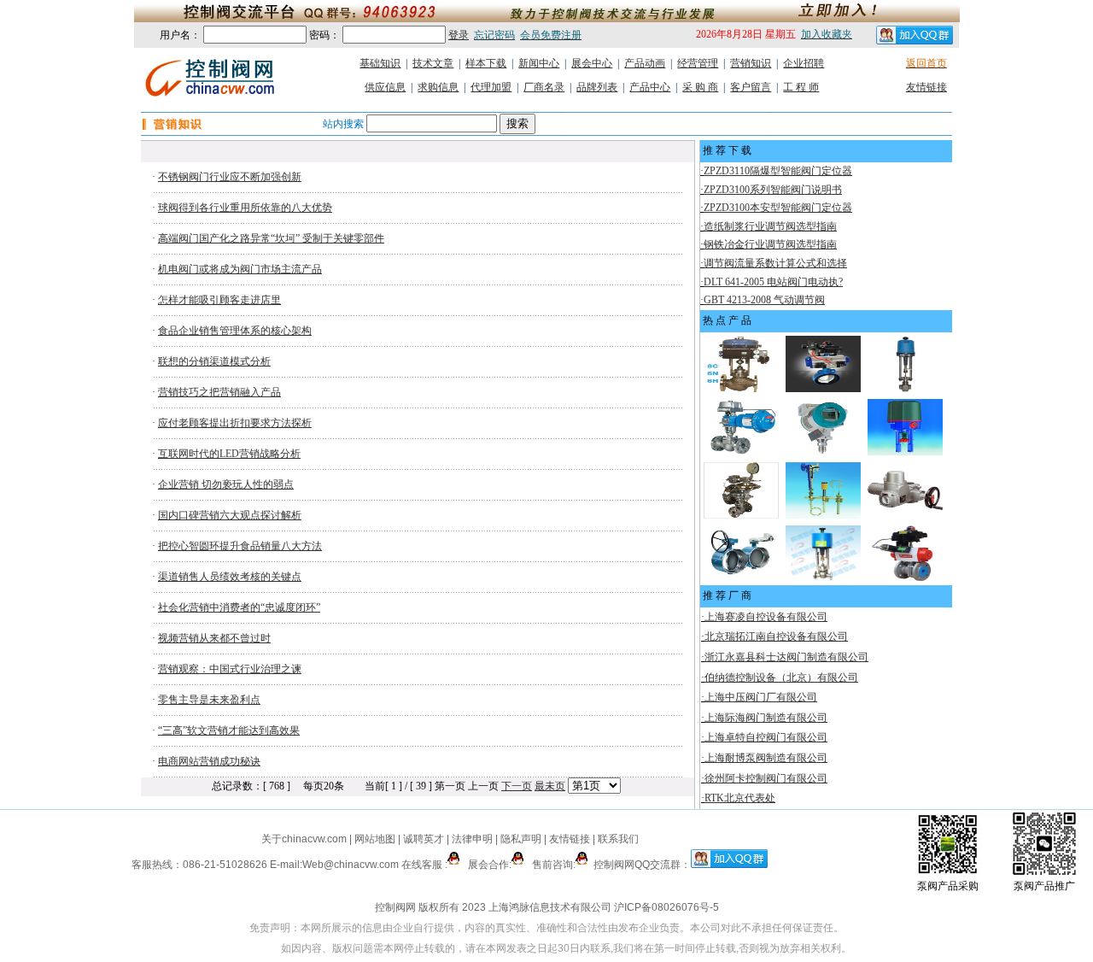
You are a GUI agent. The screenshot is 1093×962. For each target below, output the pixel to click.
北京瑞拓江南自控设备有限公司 (776, 636)
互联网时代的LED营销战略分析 (229, 454)
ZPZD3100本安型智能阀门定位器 (778, 208)
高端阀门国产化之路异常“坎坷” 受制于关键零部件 (271, 238)
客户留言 (750, 87)
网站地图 (375, 839)
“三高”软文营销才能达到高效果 (229, 730)
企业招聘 (803, 63)
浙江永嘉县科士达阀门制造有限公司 (786, 657)
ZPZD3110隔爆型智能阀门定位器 (778, 171)
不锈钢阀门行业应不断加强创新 (229, 177)
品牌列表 (596, 87)
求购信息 (438, 87)
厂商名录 (543, 87)
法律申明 (472, 839)
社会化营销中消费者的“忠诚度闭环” (239, 607)
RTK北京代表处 (739, 798)
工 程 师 (801, 87)
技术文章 (432, 63)
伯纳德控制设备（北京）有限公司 (781, 677)
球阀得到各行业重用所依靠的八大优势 (245, 208)
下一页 (516, 786)
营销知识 (750, 63)
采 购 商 (700, 87)
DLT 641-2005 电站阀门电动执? (773, 282)
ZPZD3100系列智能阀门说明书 (773, 190)
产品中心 (649, 87)
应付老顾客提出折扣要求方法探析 (235, 423)
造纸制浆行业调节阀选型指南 (770, 226)
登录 (458, 35)
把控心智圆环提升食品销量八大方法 (240, 546)
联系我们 (618, 839)
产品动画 (644, 63)
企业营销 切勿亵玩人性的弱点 (226, 484)
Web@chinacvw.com (350, 865)
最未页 (550, 786)
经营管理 (697, 63)
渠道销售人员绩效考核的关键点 (229, 577)
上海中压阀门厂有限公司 (760, 697)
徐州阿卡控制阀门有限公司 (765, 778)
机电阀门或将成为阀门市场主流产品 (240, 269)
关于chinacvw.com (304, 839)
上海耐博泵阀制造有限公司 (765, 758)
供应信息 (385, 87)
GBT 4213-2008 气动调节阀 (764, 300)
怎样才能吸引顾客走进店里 (219, 300)
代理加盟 (491, 87)
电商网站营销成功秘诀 (209, 761)
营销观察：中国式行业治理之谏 (229, 669)
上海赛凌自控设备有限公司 (765, 617)
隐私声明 (520, 839)
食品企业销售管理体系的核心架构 (235, 331)
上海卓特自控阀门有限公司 (765, 737)
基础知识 (379, 63)
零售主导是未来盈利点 (209, 700)
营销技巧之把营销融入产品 (219, 392)
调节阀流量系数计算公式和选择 (775, 263)
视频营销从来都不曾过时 (214, 638)
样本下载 (485, 63)
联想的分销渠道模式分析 (214, 361)
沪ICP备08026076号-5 (666, 907)
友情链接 (926, 87)
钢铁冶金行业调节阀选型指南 (770, 244)
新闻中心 (538, 63)
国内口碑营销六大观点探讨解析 (229, 515)
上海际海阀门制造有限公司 (765, 718)
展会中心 (591, 63)
